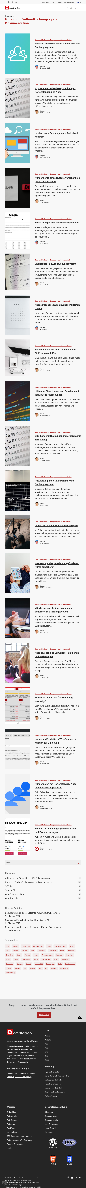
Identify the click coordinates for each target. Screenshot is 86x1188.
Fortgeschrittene (46, 948)
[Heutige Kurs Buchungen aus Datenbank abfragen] (17, 139)
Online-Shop (11, 1108)
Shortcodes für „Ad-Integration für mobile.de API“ (28, 913)
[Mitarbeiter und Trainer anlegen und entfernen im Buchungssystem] (17, 611)
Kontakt (44, 1011)
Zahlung (28, 1186)
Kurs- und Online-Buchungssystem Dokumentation (51, 36)
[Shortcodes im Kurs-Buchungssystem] (17, 268)
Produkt (28, 957)
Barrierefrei (26, 939)
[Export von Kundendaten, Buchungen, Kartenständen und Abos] (17, 95)
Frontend (59, 948)
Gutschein (69, 948)
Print (46, 1040)
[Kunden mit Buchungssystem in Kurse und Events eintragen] (17, 830)
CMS (7, 944)
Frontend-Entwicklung (15, 1140)
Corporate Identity (52, 1116)
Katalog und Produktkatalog (55, 1088)
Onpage (20, 957)
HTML (8, 953)
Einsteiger (9, 948)
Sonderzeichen (69, 957)
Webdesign (63, 961)
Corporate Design (51, 1112)
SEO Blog (9, 879)
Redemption (50, 957)
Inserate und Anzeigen (53, 1080)
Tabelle (17, 961)
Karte (36, 953)
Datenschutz (37, 1186)
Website (27, 1055)
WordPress (11, 1124)
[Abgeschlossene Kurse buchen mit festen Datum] (17, 309)
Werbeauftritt (23, 1058)
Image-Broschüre (51, 1124)
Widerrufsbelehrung (18, 1186)
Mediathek (64, 953)
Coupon (24, 944)
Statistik (8, 961)
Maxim (42, 107)
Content (15, 944)
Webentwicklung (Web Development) (21, 1136)
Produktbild (38, 957)
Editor (61, 944)
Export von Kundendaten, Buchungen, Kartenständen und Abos (34, 920)
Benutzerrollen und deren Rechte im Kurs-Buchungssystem (32, 906)
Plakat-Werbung (51, 1092)
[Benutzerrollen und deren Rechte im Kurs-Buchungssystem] (17, 50)
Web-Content (12, 1116)
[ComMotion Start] (7, 7)
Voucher (53, 961)
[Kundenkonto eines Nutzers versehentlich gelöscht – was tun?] (17, 184)
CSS (32, 944)
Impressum (31, 1183)
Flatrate (27, 948)
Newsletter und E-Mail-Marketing (57, 1072)
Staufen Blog (11, 883)
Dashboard (40, 944)
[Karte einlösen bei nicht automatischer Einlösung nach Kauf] (17, 351)
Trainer (32, 961)
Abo (7, 939)
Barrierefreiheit (38, 939)
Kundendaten (45, 953)
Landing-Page (12, 1128)
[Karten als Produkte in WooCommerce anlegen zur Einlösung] (17, 742)
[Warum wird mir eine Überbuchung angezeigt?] (17, 699)
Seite (59, 957)
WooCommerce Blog (14, 887)
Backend (15, 939)
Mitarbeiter (10, 957)
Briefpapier (49, 1108)
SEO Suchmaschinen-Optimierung (19, 1132)
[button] (79, 8)
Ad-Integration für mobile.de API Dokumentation (27, 871)
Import (16, 953)
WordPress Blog (12, 891)
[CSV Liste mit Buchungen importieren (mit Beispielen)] (17, 439)
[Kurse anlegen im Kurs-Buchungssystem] (17, 227)
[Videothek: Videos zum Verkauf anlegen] (17, 525)
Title (24, 961)
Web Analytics (12, 1112)
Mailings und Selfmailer (53, 1076)
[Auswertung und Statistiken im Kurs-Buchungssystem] (17, 484)
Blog (46, 1052)
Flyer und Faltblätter (52, 1068)
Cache (72, 939)
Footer (35, 948)
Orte (46, 1048)
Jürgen (42, 62)
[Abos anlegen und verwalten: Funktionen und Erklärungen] (17, 656)
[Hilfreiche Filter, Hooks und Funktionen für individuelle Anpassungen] (17, 394)
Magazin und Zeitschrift (53, 1084)
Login (55, 953)
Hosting (9, 1144)
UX (46, 961)
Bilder (49, 939)
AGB (37, 1183)
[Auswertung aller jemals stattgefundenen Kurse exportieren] (17, 566)
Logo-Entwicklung (51, 1120)
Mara (42, 841)
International (26, 953)
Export (18, 948)
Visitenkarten (50, 1128)
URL (39, 961)
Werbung (48, 1032)
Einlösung (69, 944)
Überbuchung (10, 966)
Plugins (47, 1044)
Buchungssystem (60, 939)
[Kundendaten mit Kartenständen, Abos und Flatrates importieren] (17, 787)
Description (51, 944)
